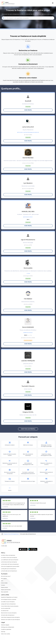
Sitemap (3, 631)
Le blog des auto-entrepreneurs (8, 568)
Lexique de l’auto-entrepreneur (8, 604)
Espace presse (4, 587)
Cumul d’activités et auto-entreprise (9, 606)
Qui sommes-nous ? (6, 576)
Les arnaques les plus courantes (8, 599)
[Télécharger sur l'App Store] (23, 549)
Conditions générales (6, 629)
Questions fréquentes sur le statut (9, 597)
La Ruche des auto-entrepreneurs (9, 571)
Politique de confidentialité (7, 627)
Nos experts (4, 578)
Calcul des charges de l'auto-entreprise (10, 617)
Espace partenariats (6, 589)
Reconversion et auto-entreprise (8, 612)
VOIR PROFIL (28, 110)
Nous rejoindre (4, 591)
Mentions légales (5, 625)
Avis (2, 580)
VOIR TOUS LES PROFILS (28, 429)
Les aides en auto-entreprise (7, 601)
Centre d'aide (4, 583)
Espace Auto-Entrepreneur (11, 534)
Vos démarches (4, 610)
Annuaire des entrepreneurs (7, 615)
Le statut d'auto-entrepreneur (8, 555)
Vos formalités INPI (5, 608)
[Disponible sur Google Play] (32, 549)
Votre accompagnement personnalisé (10, 566)
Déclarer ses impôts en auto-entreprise (10, 619)
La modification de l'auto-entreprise (9, 559)
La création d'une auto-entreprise (9, 557)
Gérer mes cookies (5, 633)
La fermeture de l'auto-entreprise (9, 562)
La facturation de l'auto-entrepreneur (10, 564)
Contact (3, 585)
